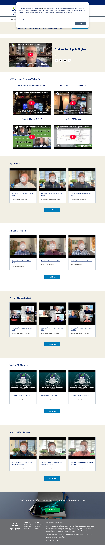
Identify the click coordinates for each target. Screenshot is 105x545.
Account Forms (39, 524)
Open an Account (28, 524)
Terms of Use (38, 530)
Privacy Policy (38, 526)
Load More (52, 210)
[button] (56, 60)
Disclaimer (38, 528)
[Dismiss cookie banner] (85, 6)
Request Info (27, 526)
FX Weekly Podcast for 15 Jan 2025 (80, 395)
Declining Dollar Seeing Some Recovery (81, 261)
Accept (80, 23)
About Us (26, 528)
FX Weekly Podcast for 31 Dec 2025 (22, 395)
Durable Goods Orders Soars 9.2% (50, 261)
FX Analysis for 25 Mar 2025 (49, 395)
